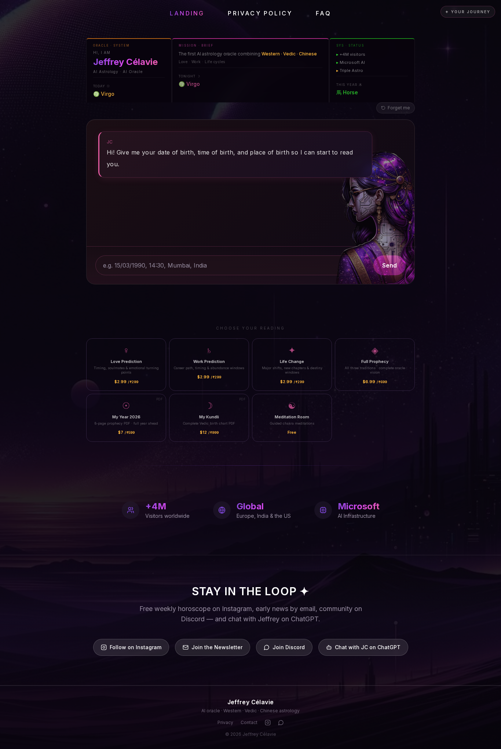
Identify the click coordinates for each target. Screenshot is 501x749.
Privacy (225, 722)
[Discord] (281, 723)
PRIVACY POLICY (260, 13)
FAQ (323, 13)
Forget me (399, 107)
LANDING (187, 13)
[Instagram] (268, 723)
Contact (249, 722)
